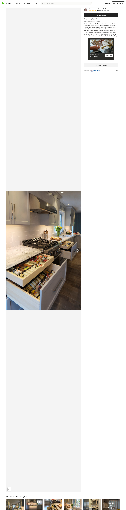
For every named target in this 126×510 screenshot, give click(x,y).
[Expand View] (9, 489)
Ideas (35, 3)
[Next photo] (78, 250)
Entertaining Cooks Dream (24, 497)
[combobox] (66, 3)
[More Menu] (77, 489)
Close (116, 70)
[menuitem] (18, 3)
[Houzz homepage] (6, 3)
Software (27, 3)
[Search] (42, 3)
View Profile (107, 10)
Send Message (101, 15)
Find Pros (17, 3)
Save (49, 489)
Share (40, 489)
